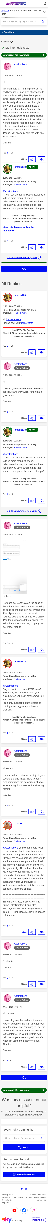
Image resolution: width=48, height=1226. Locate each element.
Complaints (7, 1200)
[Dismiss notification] (44, 12)
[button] (44, 63)
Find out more (20, 184)
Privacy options (8, 1194)
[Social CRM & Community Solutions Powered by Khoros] (39, 1219)
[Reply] (41, 159)
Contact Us (41, 1200)
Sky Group (6, 1202)
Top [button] (25, 1188)
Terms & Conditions (37, 1194)
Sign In (45, 4)
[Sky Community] (16, 4)
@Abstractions (10, 191)
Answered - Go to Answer (24, 55)
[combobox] (21, 21)
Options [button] (5, 42)
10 (8, 1060)
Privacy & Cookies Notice (12, 1197)
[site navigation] (3, 4)
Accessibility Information (36, 1197)
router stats (27, 323)
